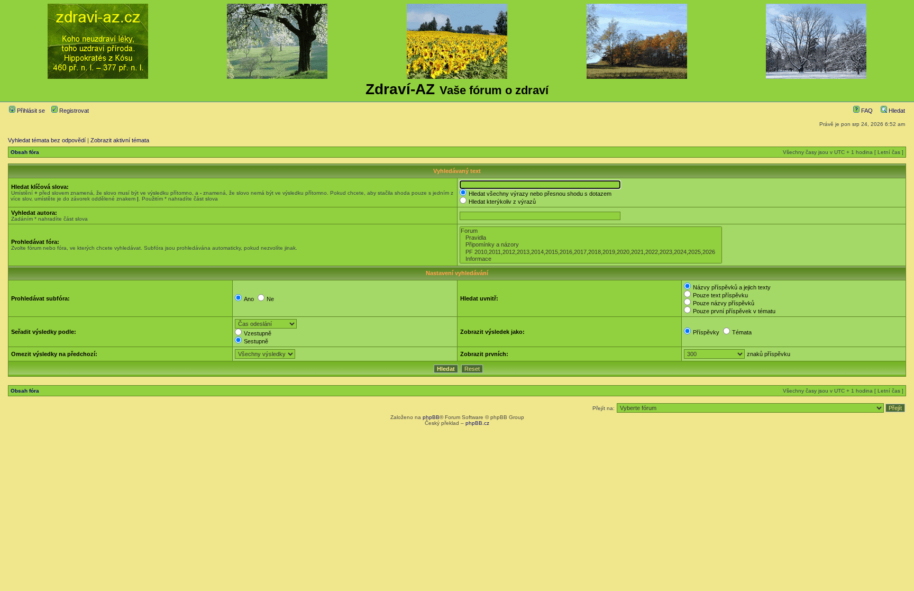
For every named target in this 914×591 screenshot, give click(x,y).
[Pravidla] (591, 237)
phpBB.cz (477, 423)
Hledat (896, 110)
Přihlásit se (30, 110)
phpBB (431, 417)
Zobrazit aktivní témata (119, 140)
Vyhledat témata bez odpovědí (47, 140)
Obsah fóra (25, 152)
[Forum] (591, 231)
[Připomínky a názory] (591, 244)
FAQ (866, 110)
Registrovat (73, 110)
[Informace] (591, 259)
